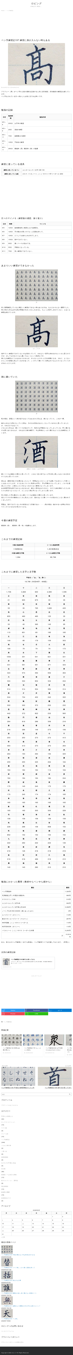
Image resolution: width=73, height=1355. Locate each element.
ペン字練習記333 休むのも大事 (11, 1280)
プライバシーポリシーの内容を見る (12, 1342)
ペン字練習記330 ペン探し (9, 1319)
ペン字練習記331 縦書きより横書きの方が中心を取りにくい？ (21, 1306)
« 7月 (3, 1237)
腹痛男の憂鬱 (5, 1192)
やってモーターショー (8, 1122)
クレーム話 (4, 1134)
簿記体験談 (4, 1186)
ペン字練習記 (5, 1139)
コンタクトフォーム (7, 1331)
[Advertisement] (36, 24)
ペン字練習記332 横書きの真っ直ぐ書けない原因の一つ (18, 1293)
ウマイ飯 (4, 1128)
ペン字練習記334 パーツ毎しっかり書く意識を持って (18, 1267)
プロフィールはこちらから (9, 1105)
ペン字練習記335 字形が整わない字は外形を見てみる (18, 1255)
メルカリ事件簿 (6, 1145)
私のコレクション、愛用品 (9, 1180)
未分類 (3, 1169)
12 (23, 1223)
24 (3, 1231)
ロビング (36, 3)
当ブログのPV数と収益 (8, 1163)
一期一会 (4, 1151)
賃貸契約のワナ (6, 1198)
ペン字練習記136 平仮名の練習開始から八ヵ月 (17, 1088)
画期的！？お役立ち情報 (9, 1174)
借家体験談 (4, 1157)
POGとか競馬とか (7, 1116)
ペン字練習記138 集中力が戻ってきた (58, 1088)
